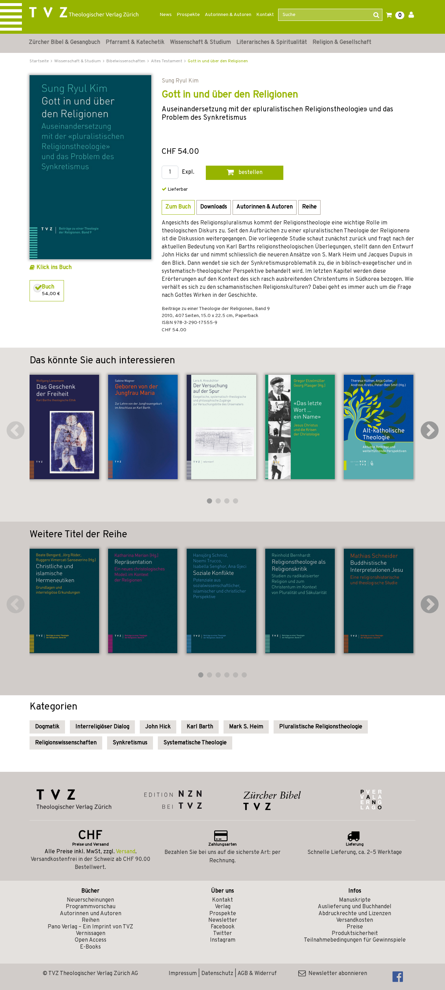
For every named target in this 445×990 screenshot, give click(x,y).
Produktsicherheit (355, 933)
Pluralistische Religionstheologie (320, 726)
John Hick (158, 726)
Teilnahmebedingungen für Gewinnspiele (355, 940)
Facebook (223, 927)
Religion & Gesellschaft (342, 42)
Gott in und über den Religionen (218, 61)
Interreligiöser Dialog (102, 726)
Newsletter (222, 920)
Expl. (188, 172)
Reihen (90, 920)
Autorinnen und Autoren (90, 913)
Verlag (222, 906)
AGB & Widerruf (257, 973)
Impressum (183, 973)
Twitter (222, 933)
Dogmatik (47, 726)
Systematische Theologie (195, 742)
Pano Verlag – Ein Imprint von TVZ (90, 927)
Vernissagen (90, 933)
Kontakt (265, 15)
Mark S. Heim (246, 726)
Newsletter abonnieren (336, 973)
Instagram (222, 940)
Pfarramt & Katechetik (135, 42)
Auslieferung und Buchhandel (354, 906)
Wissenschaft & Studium (200, 42)
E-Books (90, 947)
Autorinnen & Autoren (228, 15)
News (166, 15)
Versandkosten (354, 920)
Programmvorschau (90, 906)
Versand (125, 851)
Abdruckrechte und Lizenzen (354, 913)
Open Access (90, 940)
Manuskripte (355, 900)
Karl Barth (200, 726)
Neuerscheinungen (90, 900)
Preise (355, 927)
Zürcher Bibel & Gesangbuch (64, 42)
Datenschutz (217, 973)
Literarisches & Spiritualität (271, 42)
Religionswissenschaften (66, 742)
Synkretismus (130, 742)
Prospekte (188, 15)
